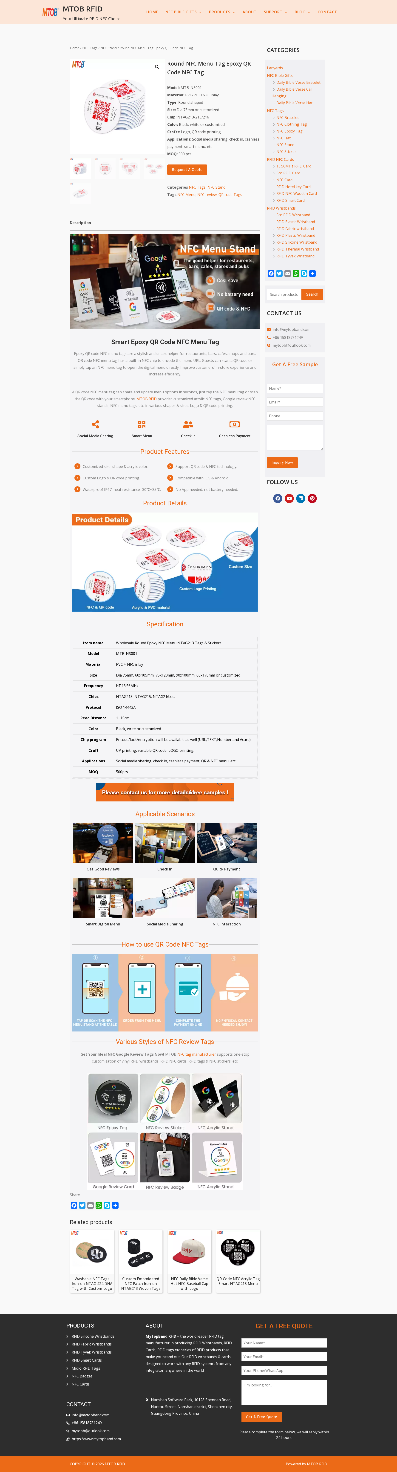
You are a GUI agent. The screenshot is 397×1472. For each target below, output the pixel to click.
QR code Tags (230, 194)
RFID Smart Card (290, 200)
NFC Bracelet (287, 117)
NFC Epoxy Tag (289, 131)
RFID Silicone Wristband (296, 242)
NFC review (207, 194)
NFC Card (284, 179)
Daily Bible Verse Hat (294, 102)
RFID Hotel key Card (293, 186)
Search (312, 294)
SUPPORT (273, 11)
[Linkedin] (300, 498)
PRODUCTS (219, 11)
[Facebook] (277, 498)
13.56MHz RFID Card (293, 166)
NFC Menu (186, 194)
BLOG (300, 11)
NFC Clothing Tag (291, 124)
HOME (152, 11)
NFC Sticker (286, 151)
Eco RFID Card (288, 173)
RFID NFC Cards (280, 159)
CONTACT (327, 11)
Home (74, 48)
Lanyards (275, 67)
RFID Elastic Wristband (295, 221)
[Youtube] (289, 498)
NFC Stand (108, 48)
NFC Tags (89, 48)
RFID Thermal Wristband (297, 249)
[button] (187, 169)
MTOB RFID (83, 9)
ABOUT (250, 11)
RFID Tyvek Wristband (295, 256)
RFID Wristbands (281, 208)
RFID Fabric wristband (295, 228)
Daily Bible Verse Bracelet (298, 82)
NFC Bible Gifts (280, 75)
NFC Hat (283, 138)
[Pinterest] (312, 498)
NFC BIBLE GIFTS (181, 11)
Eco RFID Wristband (293, 214)
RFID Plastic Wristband (295, 235)
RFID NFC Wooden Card (296, 193)
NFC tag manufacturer (196, 1054)
